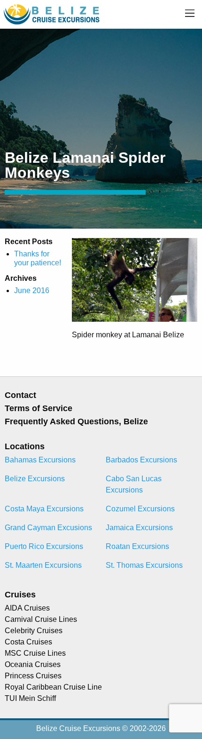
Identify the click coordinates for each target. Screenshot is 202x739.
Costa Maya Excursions (44, 509)
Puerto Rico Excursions (44, 546)
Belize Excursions (35, 479)
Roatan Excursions (137, 546)
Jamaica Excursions (139, 528)
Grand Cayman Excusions (48, 528)
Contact (20, 395)
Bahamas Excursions (40, 460)
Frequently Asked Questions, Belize (76, 421)
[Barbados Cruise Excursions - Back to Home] (52, 14)
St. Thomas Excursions (144, 565)
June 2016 (31, 290)
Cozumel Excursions (140, 509)
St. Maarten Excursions (43, 565)
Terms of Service (38, 408)
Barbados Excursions (141, 460)
